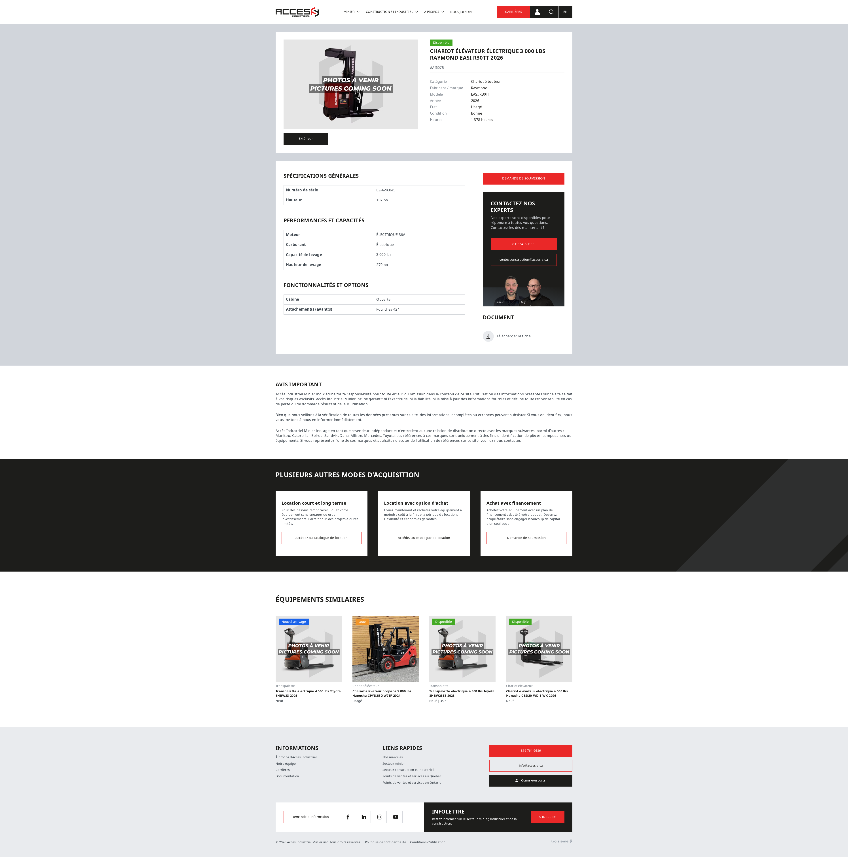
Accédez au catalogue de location (321, 538)
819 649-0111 (523, 244)
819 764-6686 (531, 750)
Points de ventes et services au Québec (411, 776)
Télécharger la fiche (514, 336)
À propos (431, 11)
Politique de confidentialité (385, 842)
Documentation (287, 776)
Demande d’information (310, 817)
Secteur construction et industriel (408, 770)
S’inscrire (547, 817)
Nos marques (392, 757)
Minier (349, 11)
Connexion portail (534, 780)
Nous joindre (461, 12)
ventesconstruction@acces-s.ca (524, 260)
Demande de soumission (523, 178)
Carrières (513, 12)
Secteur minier (393, 763)
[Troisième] (561, 842)
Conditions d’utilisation (427, 842)
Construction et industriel (389, 11)
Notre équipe (286, 763)
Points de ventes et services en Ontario (411, 782)
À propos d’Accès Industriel (296, 757)
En (565, 12)
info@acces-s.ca (531, 765)
